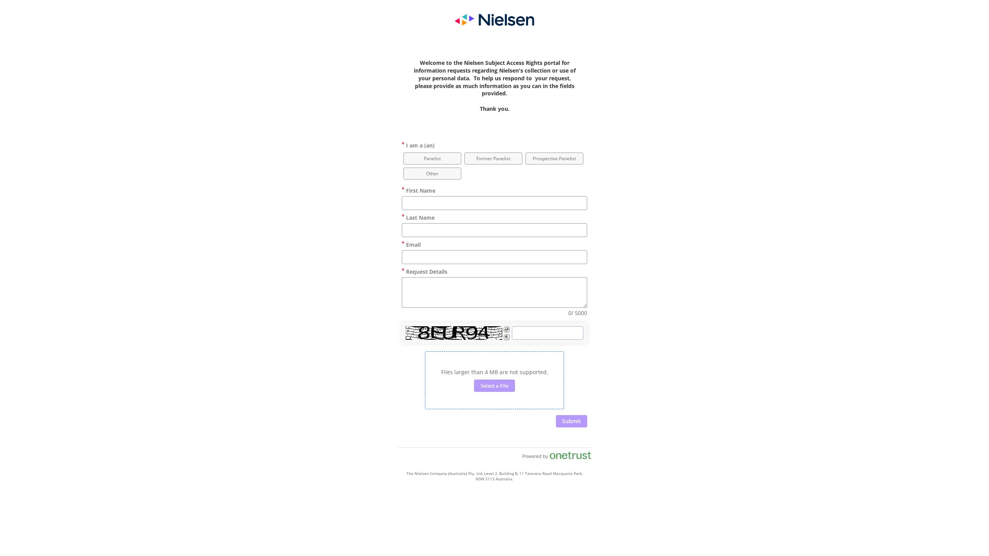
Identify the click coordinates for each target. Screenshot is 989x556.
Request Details (425, 271)
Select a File (494, 385)
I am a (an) (419, 145)
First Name (419, 190)
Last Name (419, 217)
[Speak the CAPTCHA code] (507, 337)
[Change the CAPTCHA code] (507, 329)
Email (412, 244)
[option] (432, 158)
